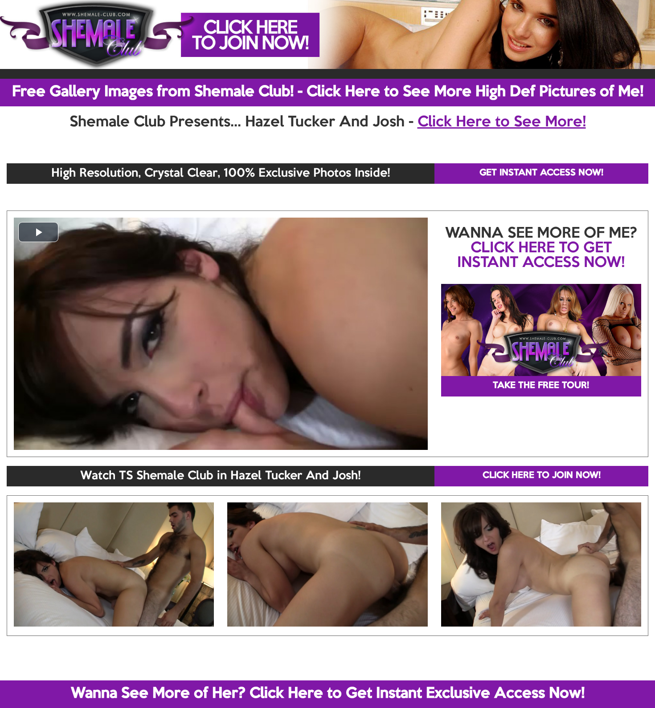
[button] (38, 232)
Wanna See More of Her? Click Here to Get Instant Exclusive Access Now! (328, 693)
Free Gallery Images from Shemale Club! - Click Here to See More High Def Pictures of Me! (327, 92)
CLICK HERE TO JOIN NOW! (542, 476)
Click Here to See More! (502, 122)
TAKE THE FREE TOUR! (541, 386)
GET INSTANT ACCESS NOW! (541, 173)
